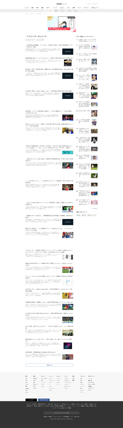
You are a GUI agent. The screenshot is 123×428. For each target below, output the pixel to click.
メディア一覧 (91, 382)
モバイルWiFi (46, 406)
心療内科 (73, 404)
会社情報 (45, 416)
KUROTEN (34, 404)
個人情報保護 (66, 416)
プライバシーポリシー (57, 416)
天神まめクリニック (66, 404)
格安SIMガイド (30, 406)
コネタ (58, 380)
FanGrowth (50, 404)
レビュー (51, 378)
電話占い (86, 404)
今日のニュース (94, 7)
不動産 (87, 406)
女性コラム (67, 380)
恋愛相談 (61, 406)
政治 (26, 382)
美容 (95, 406)
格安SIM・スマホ (92, 404)
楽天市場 (84, 215)
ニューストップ (89, 3)
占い (65, 406)
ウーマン (69, 406)
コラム (68, 7)
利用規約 (50, 416)
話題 (73, 380)
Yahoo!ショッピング (91, 215)
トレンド (55, 7)
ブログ (82, 404)
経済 (26, 380)
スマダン (66, 378)
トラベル (66, 384)
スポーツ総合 (49, 10)
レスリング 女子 (40, 39)
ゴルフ (69, 10)
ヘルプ (89, 390)
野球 (56, 10)
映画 (34, 380)
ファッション (52, 388)
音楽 (34, 382)
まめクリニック (57, 404)
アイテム (77, 404)
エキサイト (95, 3)
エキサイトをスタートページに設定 (61, 412)
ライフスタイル (68, 382)
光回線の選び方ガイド (42, 404)
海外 (37, 7)
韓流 (34, 386)
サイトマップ (91, 388)
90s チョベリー (68, 386)
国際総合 (27, 388)
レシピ (73, 406)
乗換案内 (83, 406)
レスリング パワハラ (30, 39)
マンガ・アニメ (52, 380)
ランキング (85, 7)
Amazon (78, 215)
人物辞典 (90, 386)
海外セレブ (35, 384)
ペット (58, 384)
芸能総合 (35, 378)
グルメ (50, 386)
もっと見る (94, 208)
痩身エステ (64, 408)
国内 (33, 7)
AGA (60, 408)
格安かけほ (40, 406)
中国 (26, 390)
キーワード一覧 (91, 384)
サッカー (62, 10)
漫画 (74, 7)
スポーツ (48, 7)
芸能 (42, 7)
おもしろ (62, 7)
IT (49, 384)
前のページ (50, 365)
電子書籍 (69, 408)
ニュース (27, 7)
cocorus (52, 406)
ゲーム (50, 382)
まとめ (75, 10)
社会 (26, 378)
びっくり (59, 378)
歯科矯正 (91, 406)
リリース (90, 378)
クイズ (79, 7)
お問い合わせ (76, 416)
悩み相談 (57, 406)
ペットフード (54, 408)
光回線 (35, 406)
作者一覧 (90, 380)
